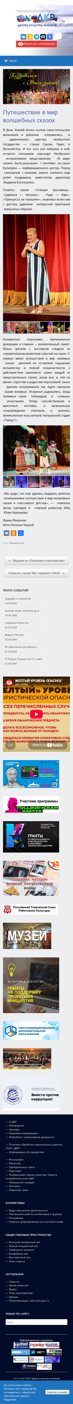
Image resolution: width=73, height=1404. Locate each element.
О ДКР (13, 1121)
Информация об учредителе (26, 1152)
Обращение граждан (22, 1182)
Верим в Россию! (14, 623)
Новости (14, 1281)
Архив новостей (18, 1285)
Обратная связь (18, 1189)
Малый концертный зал (23, 1246)
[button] (67, 268)
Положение (16, 1218)
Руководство (16, 1125)
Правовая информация (23, 1133)
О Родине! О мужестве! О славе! (23, 647)
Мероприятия (16, 543)
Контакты (14, 1186)
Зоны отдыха (17, 1261)
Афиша (13, 1296)
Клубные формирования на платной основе (36, 1221)
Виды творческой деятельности (28, 1210)
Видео (13, 1289)
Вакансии (15, 1163)
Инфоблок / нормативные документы (31, 1137)
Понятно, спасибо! (57, 1392)
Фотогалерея (16, 1159)
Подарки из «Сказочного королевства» (36, 560)
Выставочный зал (19, 1257)
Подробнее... (11, 1399)
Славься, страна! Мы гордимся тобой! (37, 573)
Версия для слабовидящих (39, 43)
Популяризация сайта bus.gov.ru (29, 1300)
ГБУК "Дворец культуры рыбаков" (42, 1378)
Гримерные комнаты (21, 1249)
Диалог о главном (15, 659)
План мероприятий (21, 1293)
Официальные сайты (22, 1167)
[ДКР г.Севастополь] (36, 18)
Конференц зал (18, 1253)
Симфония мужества (17, 611)
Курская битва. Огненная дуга (22, 599)
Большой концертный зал (24, 1242)
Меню (13, 60)
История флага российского (21, 635)
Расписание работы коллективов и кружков (35, 1214)
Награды (14, 1129)
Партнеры (15, 1170)
